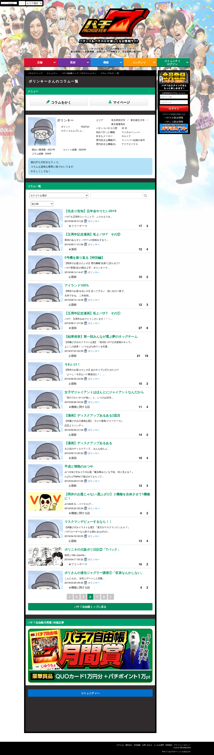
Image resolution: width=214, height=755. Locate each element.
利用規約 (169, 745)
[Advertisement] (41, 715)
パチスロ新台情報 (174, 117)
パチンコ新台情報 (174, 121)
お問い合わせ (147, 745)
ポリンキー (94, 221)
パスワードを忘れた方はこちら (174, 114)
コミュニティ (52, 73)
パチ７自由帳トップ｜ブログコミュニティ (79, 73)
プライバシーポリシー (182, 745)
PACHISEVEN (185, 747)
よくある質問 (159, 745)
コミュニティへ (90, 693)
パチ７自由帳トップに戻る (90, 607)
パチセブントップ (35, 73)
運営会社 (128, 745)
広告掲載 (137, 745)
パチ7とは (120, 745)
